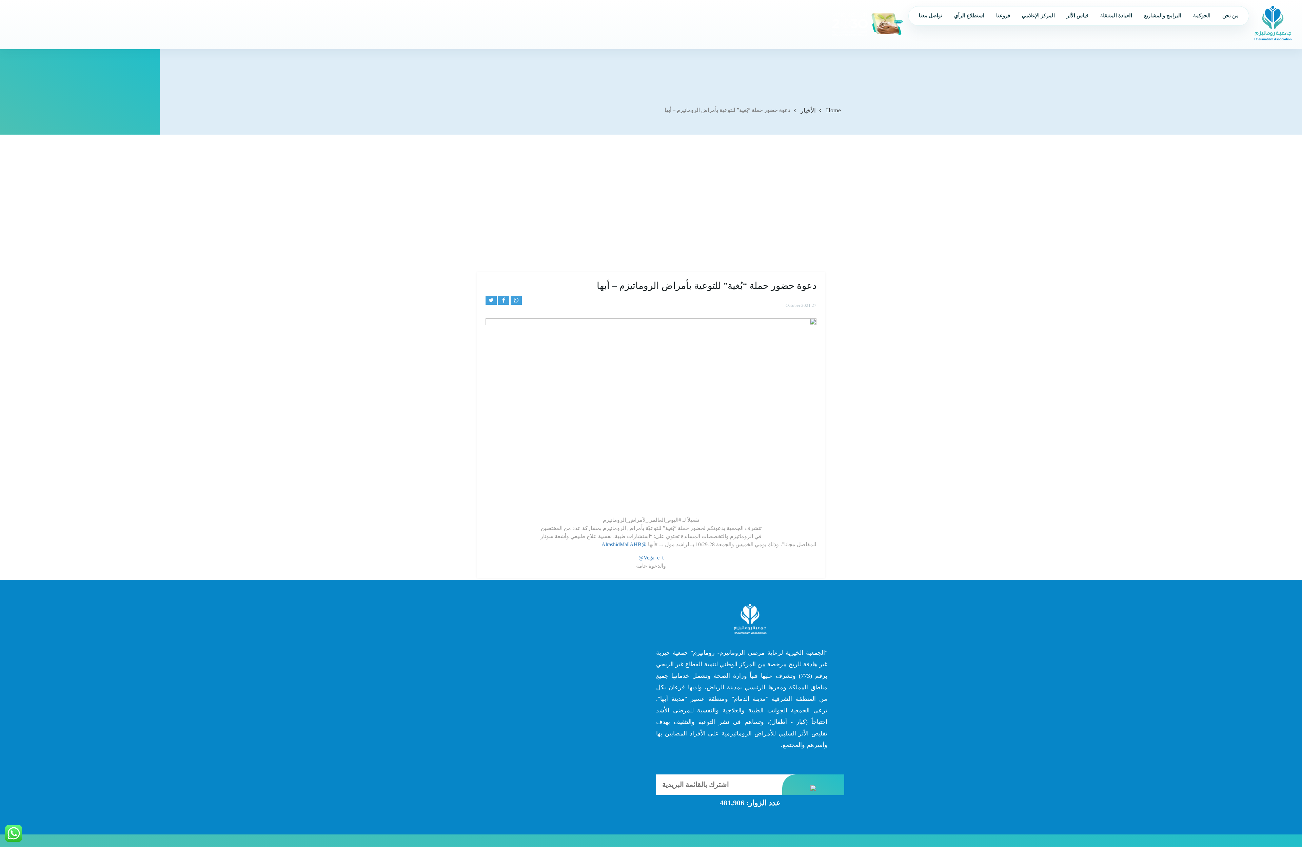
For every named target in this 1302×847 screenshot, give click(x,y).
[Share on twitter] (491, 300)
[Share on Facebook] (503, 300)
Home (833, 110)
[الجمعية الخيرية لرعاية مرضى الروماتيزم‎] (1273, 23)
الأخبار (808, 110)
